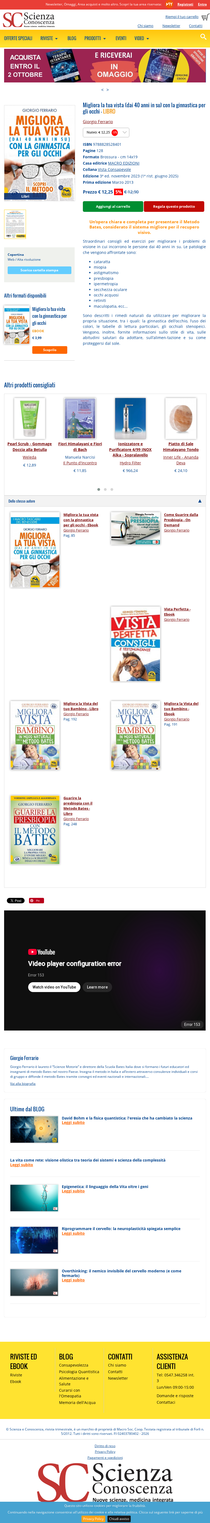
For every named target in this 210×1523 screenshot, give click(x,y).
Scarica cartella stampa (39, 270)
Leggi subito (73, 1122)
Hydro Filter (130, 462)
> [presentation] (107, 90)
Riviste (47, 38)
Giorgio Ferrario (98, 121)
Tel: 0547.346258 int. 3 (175, 1377)
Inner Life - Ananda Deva (181, 460)
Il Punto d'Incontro (80, 462)
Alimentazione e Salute (74, 1381)
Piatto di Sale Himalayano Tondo (181, 446)
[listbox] (106, 132)
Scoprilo (49, 350)
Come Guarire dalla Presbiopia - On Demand (181, 519)
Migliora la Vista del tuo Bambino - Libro (80, 706)
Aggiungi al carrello (113, 206)
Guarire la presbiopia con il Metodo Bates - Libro (77, 805)
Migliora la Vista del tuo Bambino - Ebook (181, 708)
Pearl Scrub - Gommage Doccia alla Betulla (29, 446)
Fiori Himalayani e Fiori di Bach (80, 446)
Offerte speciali (18, 38)
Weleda (29, 457)
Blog (72, 38)
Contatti (195, 25)
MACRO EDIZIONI (123, 163)
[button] (98, 489)
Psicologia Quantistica (79, 1371)
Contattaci (166, 1402)
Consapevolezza (73, 1365)
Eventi (121, 38)
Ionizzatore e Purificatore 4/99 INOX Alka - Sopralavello (130, 449)
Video (140, 38)
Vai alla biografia (23, 1083)
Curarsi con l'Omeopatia (70, 1393)
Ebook (15, 1381)
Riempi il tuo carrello (182, 16)
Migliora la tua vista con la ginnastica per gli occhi (49, 316)
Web (11, 259)
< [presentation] (102, 90)
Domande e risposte (175, 1395)
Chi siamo (145, 25)
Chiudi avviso (119, 1518)
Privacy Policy (93, 1518)
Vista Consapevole (114, 169)
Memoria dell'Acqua (77, 1402)
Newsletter (171, 25)
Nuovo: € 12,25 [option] (102, 132)
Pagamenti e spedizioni (105, 1457)
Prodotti (93, 38)
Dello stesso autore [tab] (21, 501)
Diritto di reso (105, 1446)
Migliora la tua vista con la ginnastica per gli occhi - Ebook (80, 519)
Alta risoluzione (29, 259)
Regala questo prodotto (174, 206)
